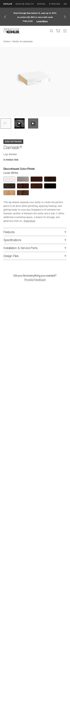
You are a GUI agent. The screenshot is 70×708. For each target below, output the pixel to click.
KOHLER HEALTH (25, 4)
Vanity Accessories (22, 41)
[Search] (51, 30)
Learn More (42, 21)
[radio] (9, 179)
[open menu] (65, 31)
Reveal (41, 4)
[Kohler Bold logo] (11, 30)
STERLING (54, 4)
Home (6, 41)
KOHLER (7, 4)
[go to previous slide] (5, 17)
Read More (29, 221)
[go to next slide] (65, 17)
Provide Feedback (35, 280)
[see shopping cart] (58, 30)
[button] (6, 123)
